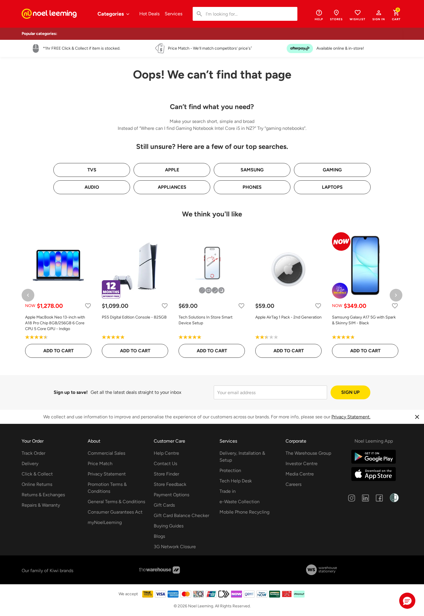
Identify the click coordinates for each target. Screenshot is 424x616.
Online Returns (37, 484)
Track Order (33, 453)
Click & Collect (37, 474)
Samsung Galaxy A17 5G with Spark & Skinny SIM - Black (364, 320)
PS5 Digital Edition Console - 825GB (134, 317)
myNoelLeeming (105, 522)
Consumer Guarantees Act (115, 512)
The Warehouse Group (308, 453)
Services (173, 13)
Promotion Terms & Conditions (107, 488)
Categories (111, 14)
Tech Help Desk (235, 481)
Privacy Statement (107, 474)
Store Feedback (170, 484)
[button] (378, 15)
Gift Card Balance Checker (181, 515)
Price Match (100, 463)
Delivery (30, 463)
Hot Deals (149, 13)
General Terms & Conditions (116, 501)
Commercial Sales (106, 453)
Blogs (159, 536)
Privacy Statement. (350, 417)
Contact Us (165, 463)
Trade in (227, 491)
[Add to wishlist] (88, 305)
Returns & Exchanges (43, 494)
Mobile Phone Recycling (244, 512)
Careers (293, 484)
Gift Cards (164, 505)
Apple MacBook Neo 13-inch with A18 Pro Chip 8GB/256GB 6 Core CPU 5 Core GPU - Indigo (55, 323)
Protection (230, 470)
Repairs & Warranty (41, 505)
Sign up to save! (71, 392)
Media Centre (300, 474)
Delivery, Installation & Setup (242, 456)
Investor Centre (302, 463)
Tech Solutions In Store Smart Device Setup (205, 320)
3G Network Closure (175, 546)
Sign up (350, 392)
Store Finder (166, 474)
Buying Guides (168, 526)
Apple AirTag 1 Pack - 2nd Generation (288, 317)
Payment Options (171, 494)
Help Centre (166, 453)
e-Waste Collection (239, 501)
